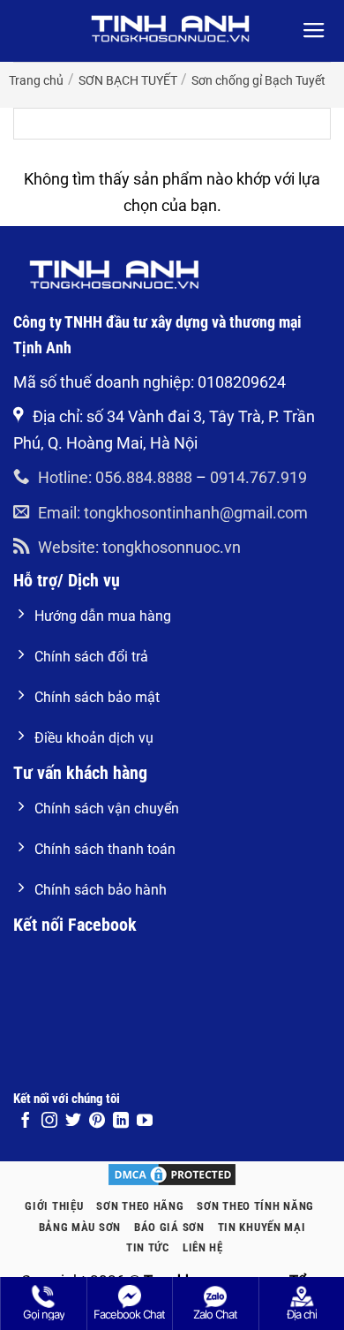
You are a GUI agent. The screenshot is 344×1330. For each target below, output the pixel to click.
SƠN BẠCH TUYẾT (128, 80)
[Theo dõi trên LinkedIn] (121, 1121)
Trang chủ (36, 80)
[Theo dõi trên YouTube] (145, 1121)
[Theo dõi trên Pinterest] (97, 1121)
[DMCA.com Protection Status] (172, 1173)
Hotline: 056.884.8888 (115, 477)
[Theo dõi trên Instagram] (49, 1121)
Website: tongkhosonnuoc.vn (139, 547)
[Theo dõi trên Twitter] (73, 1121)
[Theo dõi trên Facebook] (26, 1121)
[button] (314, 31)
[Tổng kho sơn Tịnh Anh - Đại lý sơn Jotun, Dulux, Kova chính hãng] (172, 28)
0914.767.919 (258, 477)
